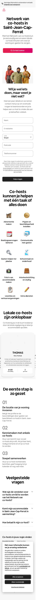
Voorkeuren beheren (17, 587)
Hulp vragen (17, 179)
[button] (17, 496)
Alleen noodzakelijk (17, 582)
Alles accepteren (17, 577)
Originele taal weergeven (12, 4)
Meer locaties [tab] (21, 541)
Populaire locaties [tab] (8, 541)
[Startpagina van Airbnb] (4, 9)
